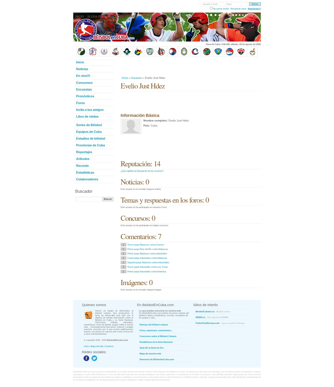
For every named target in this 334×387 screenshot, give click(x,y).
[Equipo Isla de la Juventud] (127, 56)
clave (229, 4)
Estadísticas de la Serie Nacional (156, 342)
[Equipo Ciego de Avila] (184, 56)
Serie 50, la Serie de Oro (152, 348)
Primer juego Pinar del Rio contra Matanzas (147, 249)
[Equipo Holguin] (218, 56)
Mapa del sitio (96, 346)
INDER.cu (212, 317)
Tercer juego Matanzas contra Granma (145, 245)
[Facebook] (86, 361)
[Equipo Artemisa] (104, 56)
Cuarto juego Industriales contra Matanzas (147, 258)
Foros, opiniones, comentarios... (156, 330)
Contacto (109, 346)
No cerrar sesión (221, 9)
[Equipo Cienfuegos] (150, 56)
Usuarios (136, 77)
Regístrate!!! (254, 9)
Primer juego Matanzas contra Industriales (147, 253)
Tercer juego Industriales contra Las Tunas (147, 267)
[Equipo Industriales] (93, 56)
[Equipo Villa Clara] (161, 56)
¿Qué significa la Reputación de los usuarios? (142, 171)
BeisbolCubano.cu (213, 311)
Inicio (125, 77)
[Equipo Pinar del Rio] (81, 56)
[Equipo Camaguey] (195, 56)
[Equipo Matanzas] (138, 56)
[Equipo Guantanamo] (252, 56)
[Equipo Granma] (229, 56)
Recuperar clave (238, 9)
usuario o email (210, 4)
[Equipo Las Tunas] (207, 56)
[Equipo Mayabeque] (115, 56)
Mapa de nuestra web (150, 353)
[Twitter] (94, 361)
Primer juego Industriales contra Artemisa (146, 271)
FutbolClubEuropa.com (220, 323)
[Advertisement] (191, 66)
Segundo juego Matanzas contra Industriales (148, 262)
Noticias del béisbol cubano (154, 324)
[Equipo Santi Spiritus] (172, 56)
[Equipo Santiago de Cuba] (241, 56)
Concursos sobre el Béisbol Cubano (158, 336)
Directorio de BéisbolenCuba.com (157, 359)
